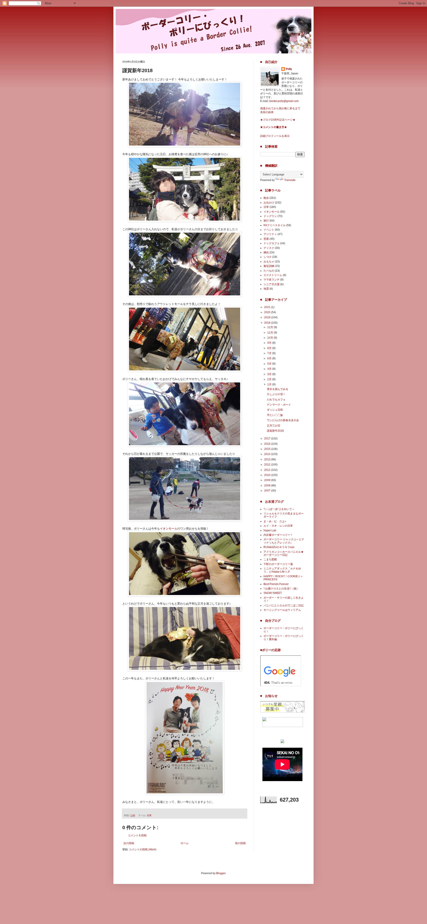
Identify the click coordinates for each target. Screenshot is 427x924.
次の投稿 (128, 843)
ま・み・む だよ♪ (275, 521)
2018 (267, 322)
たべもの (269, 270)
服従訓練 (269, 266)
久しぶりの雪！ (276, 394)
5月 (269, 363)
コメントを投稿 (137, 835)
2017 (267, 438)
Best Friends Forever (276, 584)
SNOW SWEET (273, 593)
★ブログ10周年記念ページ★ (277, 119)
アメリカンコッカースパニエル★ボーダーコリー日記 (284, 553)
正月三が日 (273, 425)
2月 (269, 379)
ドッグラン (270, 216)
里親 (266, 238)
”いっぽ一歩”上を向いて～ (279, 509)
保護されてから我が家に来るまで (280, 108)
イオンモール (168, 528)
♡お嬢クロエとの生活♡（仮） (281, 588)
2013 (267, 459)
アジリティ (270, 234)
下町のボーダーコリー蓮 (278, 564)
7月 (269, 353)
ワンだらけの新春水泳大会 (283, 420)
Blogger (221, 873)
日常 (149, 815)
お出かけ (269, 202)
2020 (267, 312)
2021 (267, 307)
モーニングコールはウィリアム (282, 609)
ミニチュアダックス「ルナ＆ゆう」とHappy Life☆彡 (282, 570)
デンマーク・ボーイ (279, 404)
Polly (289, 69)
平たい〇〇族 (275, 415)
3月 (269, 374)
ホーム (185, 843)
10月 (270, 337)
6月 (269, 358)
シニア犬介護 (272, 284)
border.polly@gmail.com (284, 101)
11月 (270, 332)
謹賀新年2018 (275, 430)
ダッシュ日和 (275, 409)
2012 (267, 464)
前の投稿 (240, 843)
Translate (290, 180)
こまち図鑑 (270, 559)
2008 (267, 485)
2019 (267, 317)
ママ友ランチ (272, 279)
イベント (269, 229)
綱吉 (266, 252)
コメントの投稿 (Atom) (142, 849)
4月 (269, 368)
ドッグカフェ (272, 243)
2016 (267, 443)
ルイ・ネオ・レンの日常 (278, 525)
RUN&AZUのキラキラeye (279, 547)
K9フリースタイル (275, 225)
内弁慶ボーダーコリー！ (278, 534)
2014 (267, 454)
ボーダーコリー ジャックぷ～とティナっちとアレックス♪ (284, 541)
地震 (266, 288)
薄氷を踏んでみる (277, 389)
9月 (269, 342)
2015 (267, 449)
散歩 (266, 197)
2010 (267, 475)
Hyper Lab (270, 530)
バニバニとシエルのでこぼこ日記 (284, 605)
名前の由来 (267, 112)
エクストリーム (273, 275)
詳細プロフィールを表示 (275, 136)
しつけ (268, 256)
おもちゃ (269, 261)
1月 (269, 384)
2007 (267, 490)
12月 (270, 327)
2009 (267, 480)
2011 (267, 469)
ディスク (269, 248)
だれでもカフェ (276, 399)
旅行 (266, 220)
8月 (269, 348)
